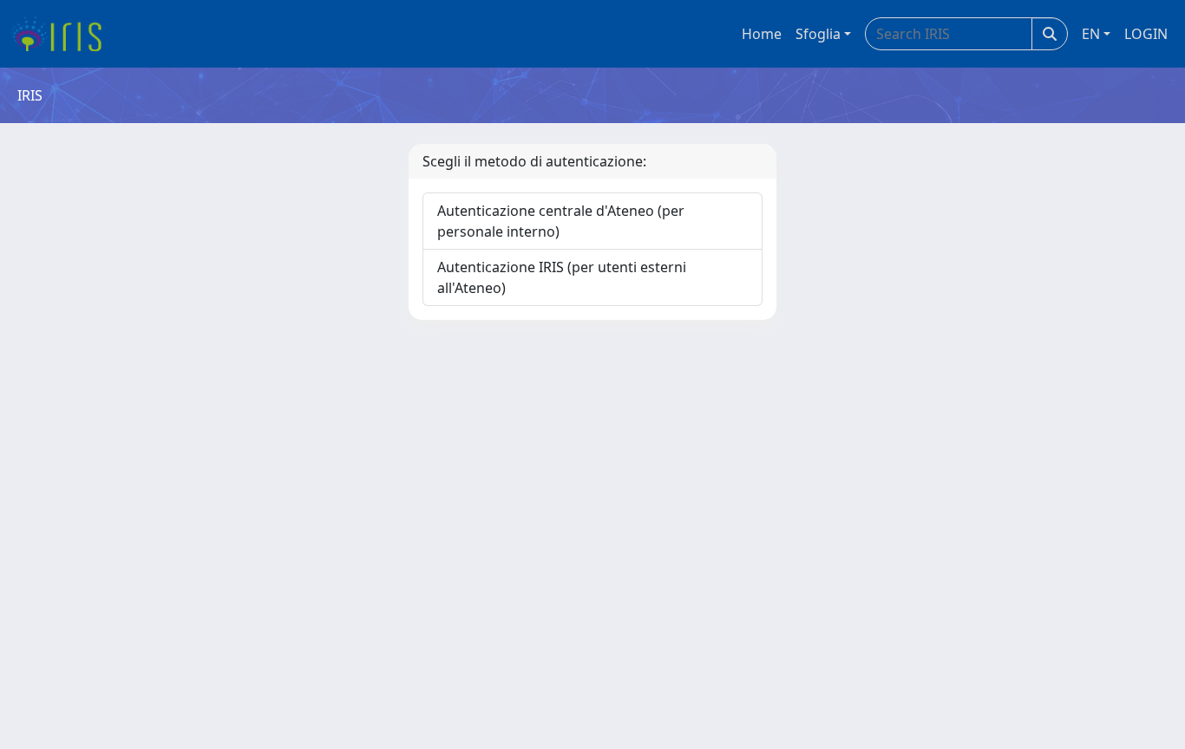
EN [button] (1091, 33)
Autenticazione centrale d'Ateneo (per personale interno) (560, 221)
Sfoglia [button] (818, 33)
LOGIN (1146, 33)
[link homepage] (62, 34)
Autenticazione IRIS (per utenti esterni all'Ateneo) (561, 277)
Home (762, 33)
